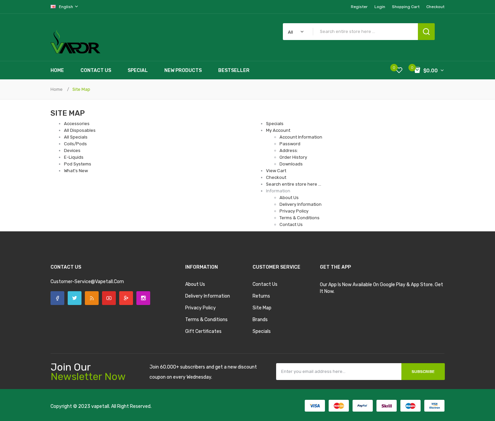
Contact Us (291, 224)
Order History (293, 157)
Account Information (300, 137)
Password (289, 143)
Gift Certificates (203, 331)
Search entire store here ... (293, 184)
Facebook (57, 298)
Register (359, 6)
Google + (126, 298)
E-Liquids (74, 157)
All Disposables (80, 130)
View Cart (276, 170)
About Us (289, 197)
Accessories (77, 123)
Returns (261, 296)
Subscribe (423, 371)
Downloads (291, 163)
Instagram (143, 298)
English (66, 6)
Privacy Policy (293, 211)
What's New (76, 170)
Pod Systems (77, 163)
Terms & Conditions (299, 217)
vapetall (100, 406)
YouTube (109, 298)
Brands (260, 319)
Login (379, 6)
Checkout (276, 177)
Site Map (81, 89)
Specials (275, 123)
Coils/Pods (75, 143)
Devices (72, 150)
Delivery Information (300, 204)
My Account (278, 130)
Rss (92, 298)
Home (57, 89)
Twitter (74, 298)
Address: (288, 150)
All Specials (76, 137)
